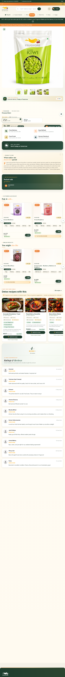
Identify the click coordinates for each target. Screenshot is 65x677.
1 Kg (6, 225)
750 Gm (12, 225)
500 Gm (18, 225)
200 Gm (24, 225)
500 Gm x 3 (38, 271)
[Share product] (61, 114)
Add (28, 231)
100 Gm (30, 225)
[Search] (39, 8)
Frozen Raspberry (8, 219)
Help (62, 1)
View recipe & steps (13, 339)
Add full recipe (14, 337)
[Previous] (2, 220)
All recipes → (58, 290)
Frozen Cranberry (39, 219)
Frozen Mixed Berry (9, 265)
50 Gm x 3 (61, 271)
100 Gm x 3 (53, 271)
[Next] (63, 220)
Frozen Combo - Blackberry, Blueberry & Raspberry (45, 266)
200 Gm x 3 (46, 271)
